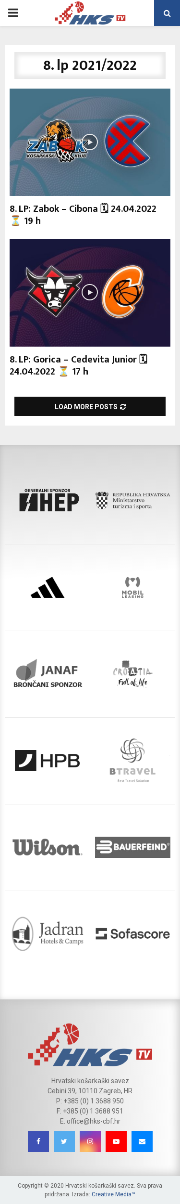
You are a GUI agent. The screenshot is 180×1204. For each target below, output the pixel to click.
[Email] (142, 1141)
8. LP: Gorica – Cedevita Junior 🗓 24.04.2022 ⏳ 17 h (78, 365)
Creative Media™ (113, 1194)
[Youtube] (116, 1141)
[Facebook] (38, 1141)
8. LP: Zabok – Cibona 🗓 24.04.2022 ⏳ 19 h (83, 215)
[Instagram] (90, 1141)
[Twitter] (64, 1141)
